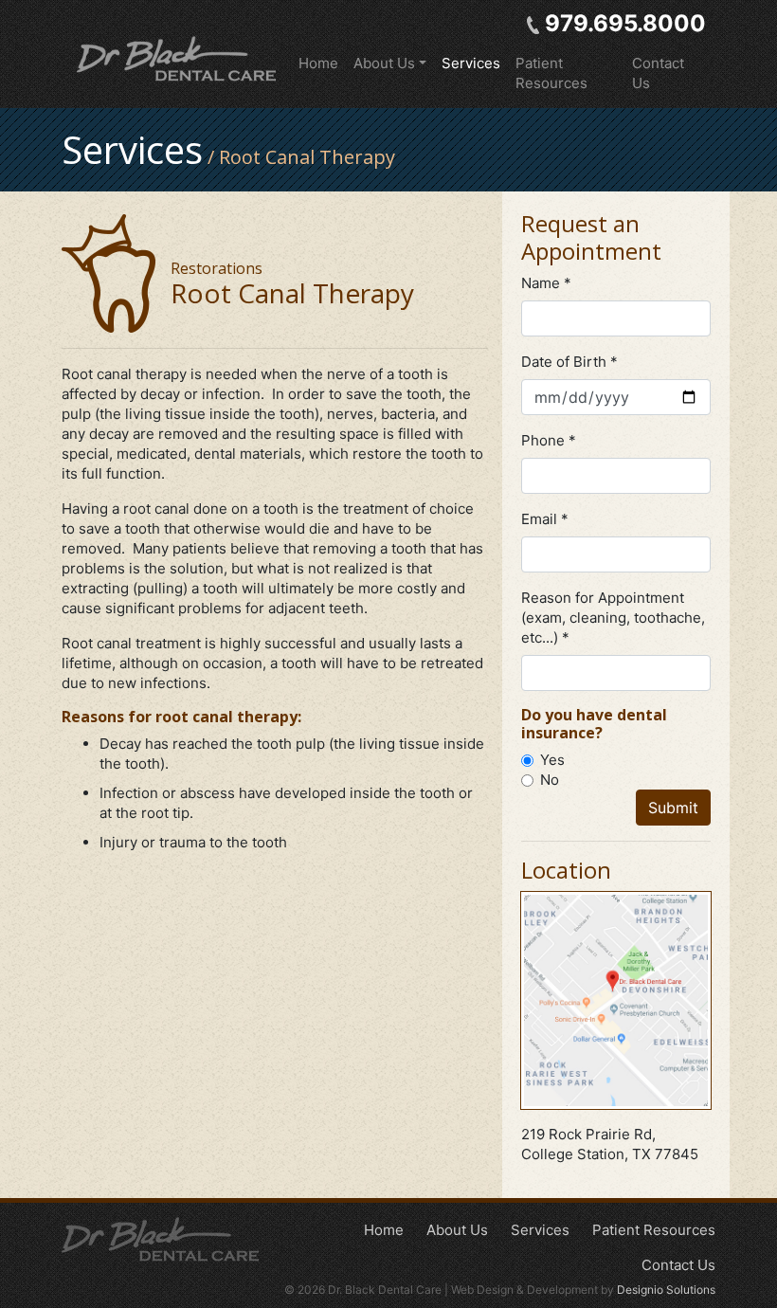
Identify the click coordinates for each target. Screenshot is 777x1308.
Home (318, 63)
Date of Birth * (569, 362)
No (549, 780)
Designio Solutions (666, 1289)
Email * (545, 519)
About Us (457, 1230)
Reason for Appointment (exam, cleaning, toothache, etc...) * (613, 617)
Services (471, 63)
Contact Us (658, 73)
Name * (546, 283)
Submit (673, 807)
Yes (552, 760)
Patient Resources (551, 73)
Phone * (548, 440)
